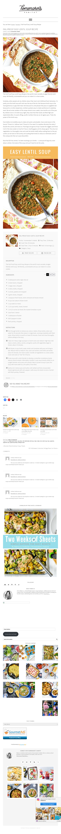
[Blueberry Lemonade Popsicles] (31, 780)
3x (53, 274)
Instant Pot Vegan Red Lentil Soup (11, 429)
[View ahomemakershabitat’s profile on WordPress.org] (18, 584)
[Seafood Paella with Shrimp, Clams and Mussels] (50, 691)
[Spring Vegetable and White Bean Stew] (31, 797)
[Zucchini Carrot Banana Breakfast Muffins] (27, 654)
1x (47, 274)
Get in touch (19, 756)
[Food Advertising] (15, 740)
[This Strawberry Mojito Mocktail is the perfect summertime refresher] (47, 780)
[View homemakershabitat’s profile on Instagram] (12, 584)
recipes (9, 439)
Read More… (47, 593)
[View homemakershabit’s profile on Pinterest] (15, 584)
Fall (23, 441)
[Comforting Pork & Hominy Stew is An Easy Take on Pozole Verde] (27, 691)
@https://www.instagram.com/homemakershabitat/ (23, 386)
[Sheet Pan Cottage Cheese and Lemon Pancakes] (34, 672)
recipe (35, 441)
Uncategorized (14, 439)
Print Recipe (29, 253)
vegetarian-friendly (13, 442)
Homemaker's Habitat (30, 8)
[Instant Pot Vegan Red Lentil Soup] (11, 422)
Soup (48, 441)
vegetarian (52, 441)
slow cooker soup (43, 441)
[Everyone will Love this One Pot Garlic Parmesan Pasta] (14, 780)
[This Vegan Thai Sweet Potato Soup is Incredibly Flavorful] (30, 422)
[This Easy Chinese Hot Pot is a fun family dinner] (11, 654)
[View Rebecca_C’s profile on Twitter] (8, 584)
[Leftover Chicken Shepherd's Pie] (11, 672)
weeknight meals (21, 442)
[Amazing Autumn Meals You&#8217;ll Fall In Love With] (48, 422)
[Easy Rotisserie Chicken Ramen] (50, 672)
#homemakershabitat (52, 386)
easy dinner (20, 441)
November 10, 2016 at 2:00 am (18, 459)
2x (50, 274)
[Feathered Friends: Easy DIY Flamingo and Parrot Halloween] (50, 709)
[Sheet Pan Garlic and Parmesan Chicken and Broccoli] (50, 654)
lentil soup (32, 441)
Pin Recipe (47, 253)
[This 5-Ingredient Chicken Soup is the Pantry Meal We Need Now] (11, 691)
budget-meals (11, 441)
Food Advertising (14, 744)
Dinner (15, 441)
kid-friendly (27, 441)
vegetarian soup (6, 442)
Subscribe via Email (10, 634)
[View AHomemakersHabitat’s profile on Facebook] (5, 584)
